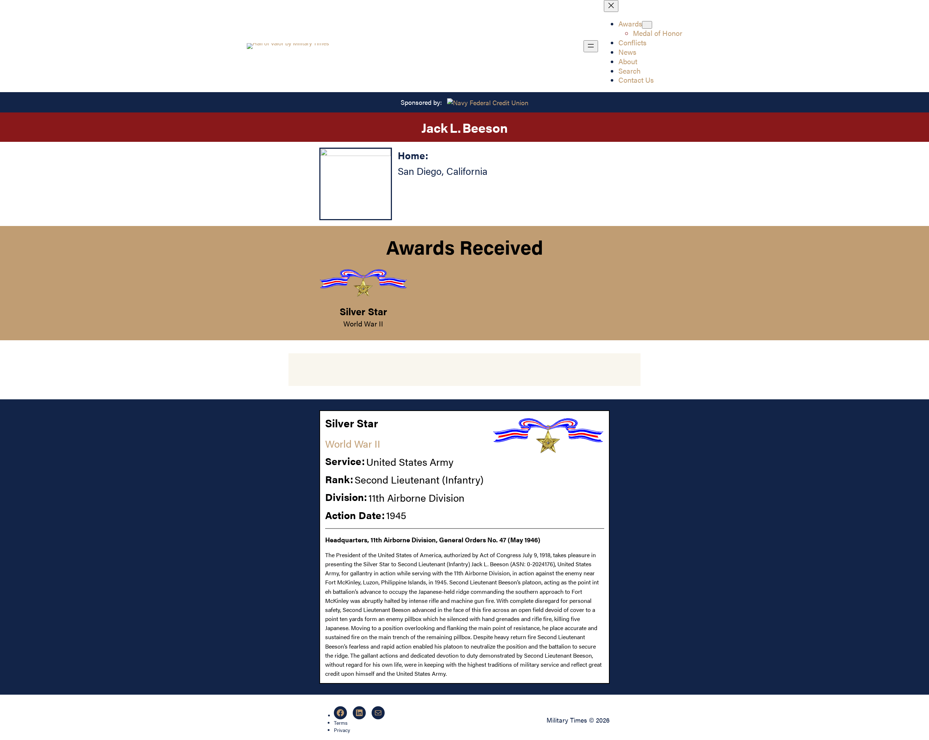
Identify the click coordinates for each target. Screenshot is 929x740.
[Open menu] (591, 46)
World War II (363, 323)
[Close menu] (611, 6)
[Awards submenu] (647, 25)
